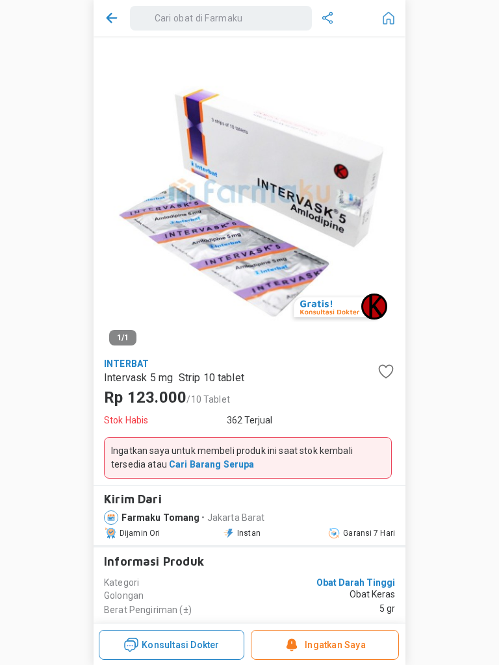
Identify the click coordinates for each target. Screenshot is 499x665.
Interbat (126, 363)
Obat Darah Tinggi (355, 582)
